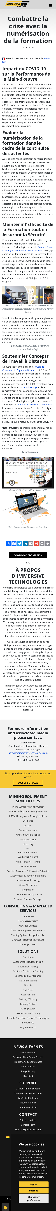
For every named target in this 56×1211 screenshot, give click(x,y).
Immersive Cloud (28, 1107)
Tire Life (28, 985)
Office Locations (28, 1120)
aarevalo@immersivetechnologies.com (28, 752)
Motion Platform (28, 1102)
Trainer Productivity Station (28, 894)
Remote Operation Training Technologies (28, 1018)
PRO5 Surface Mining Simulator (28, 806)
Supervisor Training (28, 966)
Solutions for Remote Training (28, 971)
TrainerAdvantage (28, 387)
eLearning (28, 844)
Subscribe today (28, 782)
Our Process (28, 916)
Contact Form (28, 1124)
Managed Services (28, 925)
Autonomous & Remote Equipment (28, 875)
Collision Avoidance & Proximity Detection (28, 871)
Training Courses (28, 944)
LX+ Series (28, 820)
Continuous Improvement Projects (28, 930)
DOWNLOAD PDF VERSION (28, 555)
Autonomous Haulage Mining (28, 961)
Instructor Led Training (28, 880)
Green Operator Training (28, 1013)
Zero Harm (28, 957)
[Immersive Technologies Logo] (17, 4)
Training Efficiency (28, 999)
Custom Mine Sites (28, 866)
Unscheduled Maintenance (28, 975)
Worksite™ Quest (28, 856)
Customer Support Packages (28, 899)
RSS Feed (28, 1075)
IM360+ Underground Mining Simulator (28, 811)
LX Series (28, 825)
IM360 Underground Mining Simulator (28, 816)
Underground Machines (28, 834)
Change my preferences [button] (33, 1198)
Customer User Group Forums (28, 1057)
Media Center (28, 1066)
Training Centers (28, 1004)
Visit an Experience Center (28, 1129)
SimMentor (28, 889)
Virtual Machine (28, 839)
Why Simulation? (28, 1027)
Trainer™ (28, 920)
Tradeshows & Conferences (28, 1061)
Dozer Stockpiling (28, 980)
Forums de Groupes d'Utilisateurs (35, 404)
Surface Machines (28, 830)
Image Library (28, 1071)
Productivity (28, 1022)
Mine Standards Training (28, 861)
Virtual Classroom (28, 885)
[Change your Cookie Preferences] (5, 1207)
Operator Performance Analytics (28, 939)
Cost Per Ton (28, 994)
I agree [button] (33, 1184)
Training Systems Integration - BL (28, 935)
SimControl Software (28, 1098)
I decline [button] (33, 1190)
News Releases (28, 1052)
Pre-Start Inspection (28, 852)
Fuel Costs (28, 990)
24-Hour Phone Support (28, 1088)
